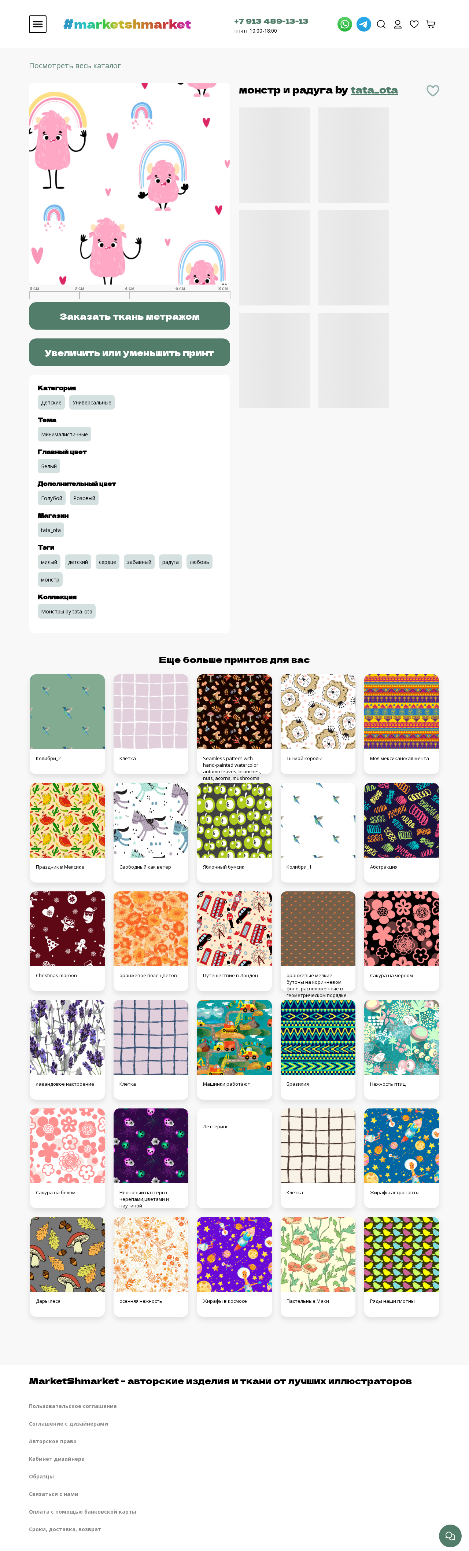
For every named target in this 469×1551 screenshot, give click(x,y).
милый (49, 561)
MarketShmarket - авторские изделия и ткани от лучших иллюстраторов (220, 1380)
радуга (170, 561)
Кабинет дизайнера (57, 1458)
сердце (107, 561)
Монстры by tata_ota (66, 611)
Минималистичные (64, 434)
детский (78, 561)
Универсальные (92, 402)
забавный (139, 561)
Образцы (41, 1476)
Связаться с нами (53, 1493)
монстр (50, 579)
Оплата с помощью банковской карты (82, 1511)
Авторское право (53, 1441)
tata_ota (374, 89)
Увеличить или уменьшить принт (129, 352)
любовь (199, 561)
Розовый (84, 498)
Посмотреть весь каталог (75, 65)
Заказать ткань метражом (129, 315)
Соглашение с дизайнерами (68, 1423)
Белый (49, 466)
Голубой (51, 498)
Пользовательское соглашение (73, 1405)
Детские (51, 402)
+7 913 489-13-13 (271, 21)
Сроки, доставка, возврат (65, 1529)
